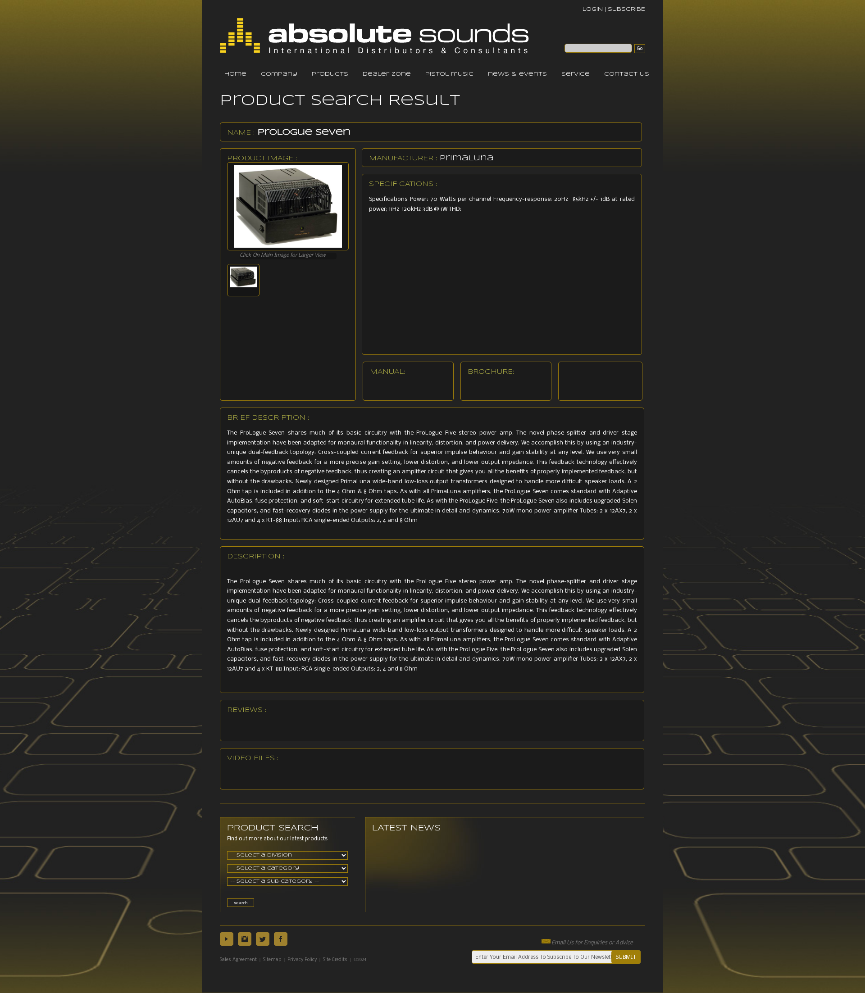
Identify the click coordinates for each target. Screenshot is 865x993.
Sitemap (272, 959)
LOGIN (593, 9)
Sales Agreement (238, 959)
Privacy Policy (302, 959)
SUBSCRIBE (626, 9)
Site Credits (335, 959)
